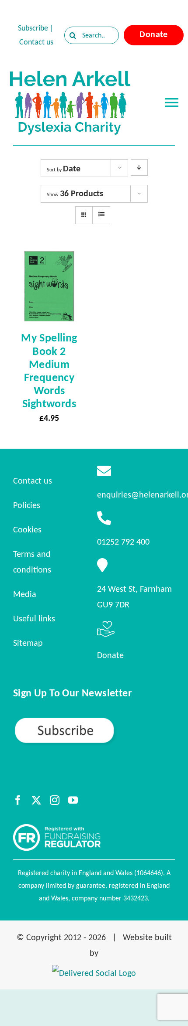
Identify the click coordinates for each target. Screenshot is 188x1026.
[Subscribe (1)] (94, 720)
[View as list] (101, 214)
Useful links (34, 618)
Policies (26, 505)
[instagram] (54, 800)
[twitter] (36, 800)
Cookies (27, 529)
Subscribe (33, 28)
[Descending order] (139, 167)
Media (24, 594)
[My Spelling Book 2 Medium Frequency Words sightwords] (49, 258)
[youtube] (73, 800)
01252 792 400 (123, 541)
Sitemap (28, 642)
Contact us (36, 42)
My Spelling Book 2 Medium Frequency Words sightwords (49, 370)
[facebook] (18, 800)
